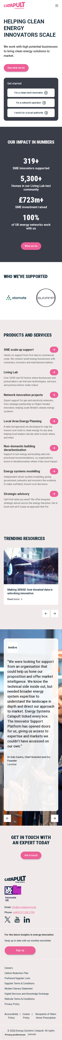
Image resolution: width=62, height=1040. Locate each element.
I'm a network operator (28, 102)
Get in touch (31, 855)
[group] (31, 576)
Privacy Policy (12, 1004)
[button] (46, 613)
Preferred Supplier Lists (17, 978)
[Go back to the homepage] (14, 8)
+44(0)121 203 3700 (23, 912)
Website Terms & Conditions (20, 998)
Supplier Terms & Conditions (19, 983)
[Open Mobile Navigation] (56, 6)
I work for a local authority (28, 112)
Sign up (20, 950)
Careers (9, 968)
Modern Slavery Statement (19, 988)
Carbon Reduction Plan (16, 973)
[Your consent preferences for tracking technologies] (15, 1035)
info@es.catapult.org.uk (24, 907)
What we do (31, 246)
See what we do (16, 67)
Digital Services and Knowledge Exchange (27, 993)
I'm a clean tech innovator (28, 92)
